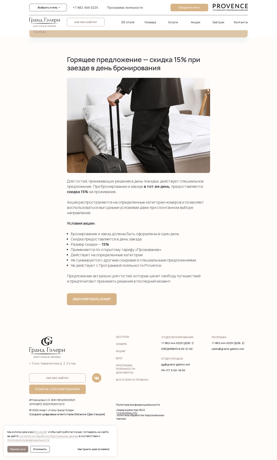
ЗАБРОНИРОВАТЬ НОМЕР (92, 299)
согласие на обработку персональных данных (48, 436)
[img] (230, 7)
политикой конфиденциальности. (28, 440)
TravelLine (39, 31)
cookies (40, 432)
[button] (86, 22)
